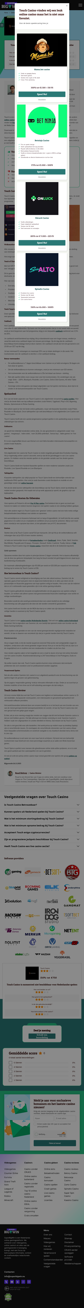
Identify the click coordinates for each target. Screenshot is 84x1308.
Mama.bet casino (42, 69)
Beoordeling (42, 99)
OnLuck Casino (42, 218)
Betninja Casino (42, 140)
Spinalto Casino (42, 289)
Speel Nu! (42, 94)
